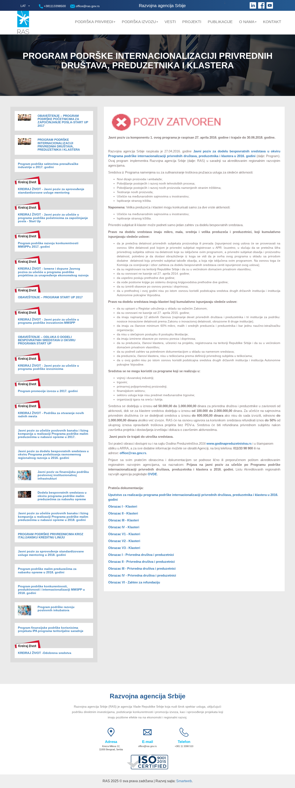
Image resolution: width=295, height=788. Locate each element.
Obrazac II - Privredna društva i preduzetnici (141, 561)
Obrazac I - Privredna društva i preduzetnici (141, 555)
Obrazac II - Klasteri (123, 513)
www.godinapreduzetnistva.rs (229, 443)
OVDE (152, 474)
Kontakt (272, 22)
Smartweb (184, 781)
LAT (23, 6)
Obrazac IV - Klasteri (123, 527)
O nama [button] (246, 22)
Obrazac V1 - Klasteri (124, 534)
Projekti (191, 22)
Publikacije (220, 22)
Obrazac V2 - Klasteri (124, 541)
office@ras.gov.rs (87, 6)
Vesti (170, 22)
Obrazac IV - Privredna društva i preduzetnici (142, 575)
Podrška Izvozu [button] (139, 22)
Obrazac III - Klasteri (123, 520)
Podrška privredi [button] (94, 22)
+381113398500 (54, 6)
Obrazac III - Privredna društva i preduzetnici (142, 568)
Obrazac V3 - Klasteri (124, 548)
